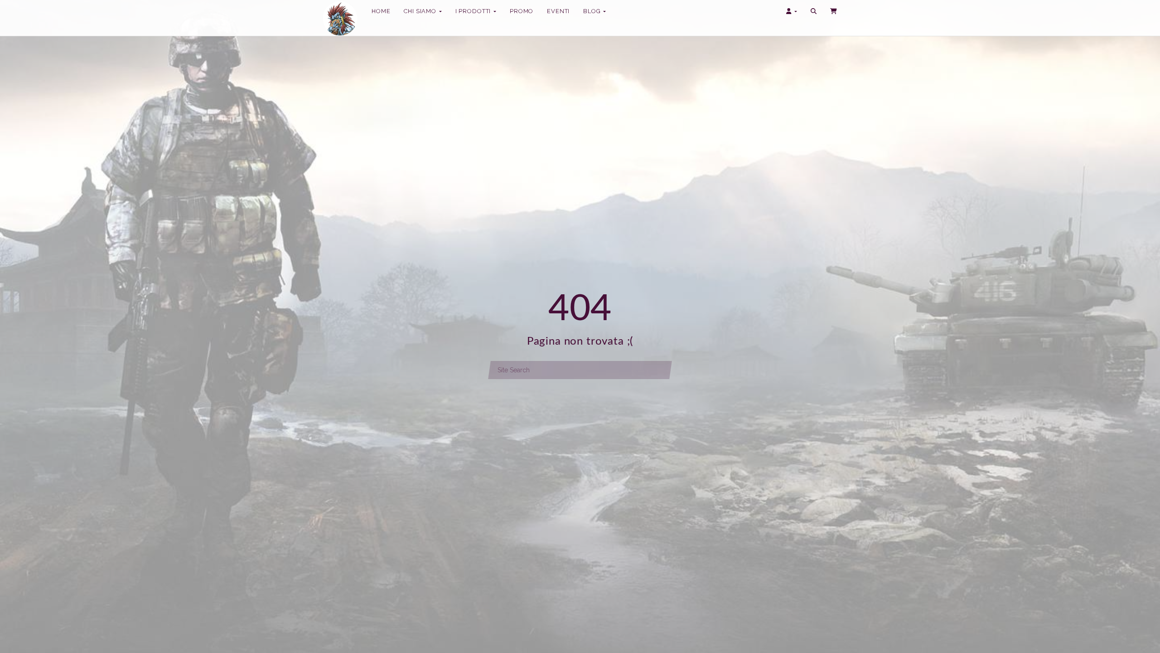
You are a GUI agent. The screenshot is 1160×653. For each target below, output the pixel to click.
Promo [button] (521, 11)
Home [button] (381, 11)
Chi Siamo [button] (421, 11)
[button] (814, 11)
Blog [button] (592, 11)
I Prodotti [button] (474, 14)
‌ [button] (834, 11)
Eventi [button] (558, 11)
